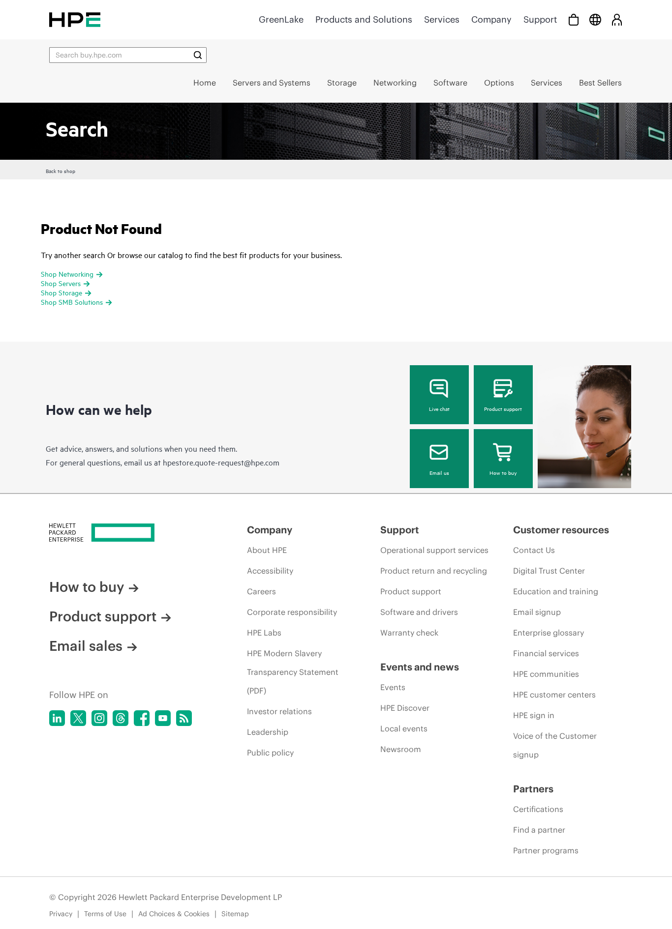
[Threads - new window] (120, 718)
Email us (439, 472)
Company (491, 19)
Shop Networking (67, 273)
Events (392, 687)
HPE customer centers (554, 694)
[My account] (617, 19)
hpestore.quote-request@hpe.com (221, 462)
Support (540, 19)
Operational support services (434, 550)
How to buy (503, 472)
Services (441, 19)
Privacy (60, 913)
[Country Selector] (595, 19)
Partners (533, 789)
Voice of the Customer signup (555, 745)
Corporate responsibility (292, 612)
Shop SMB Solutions (72, 301)
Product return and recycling (433, 571)
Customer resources (561, 529)
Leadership (267, 732)
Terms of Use (105, 913)
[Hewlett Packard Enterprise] (74, 19)
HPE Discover (404, 708)
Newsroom (400, 749)
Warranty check (409, 633)
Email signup (537, 612)
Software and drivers (419, 612)
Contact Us (534, 550)
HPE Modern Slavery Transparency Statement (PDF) (292, 672)
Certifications (538, 809)
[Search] (198, 55)
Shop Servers (61, 283)
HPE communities (546, 674)
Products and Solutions (363, 19)
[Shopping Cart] (574, 19)
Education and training (555, 591)
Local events (404, 728)
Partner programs (546, 850)
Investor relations (279, 711)
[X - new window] (78, 718)
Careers (261, 591)
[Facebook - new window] (142, 718)
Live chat (439, 408)
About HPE (267, 550)
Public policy (270, 752)
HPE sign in (533, 715)
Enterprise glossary (548, 633)
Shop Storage (61, 292)
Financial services (546, 653)
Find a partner (539, 830)
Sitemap (235, 913)
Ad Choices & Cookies (174, 913)
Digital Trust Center (549, 571)
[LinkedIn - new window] (57, 718)
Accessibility (270, 571)
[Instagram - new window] (99, 718)
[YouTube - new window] (163, 718)
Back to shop (60, 170)
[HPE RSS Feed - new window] (184, 718)
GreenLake (281, 19)
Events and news (419, 667)
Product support (503, 408)
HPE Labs (264, 633)
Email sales (85, 646)
